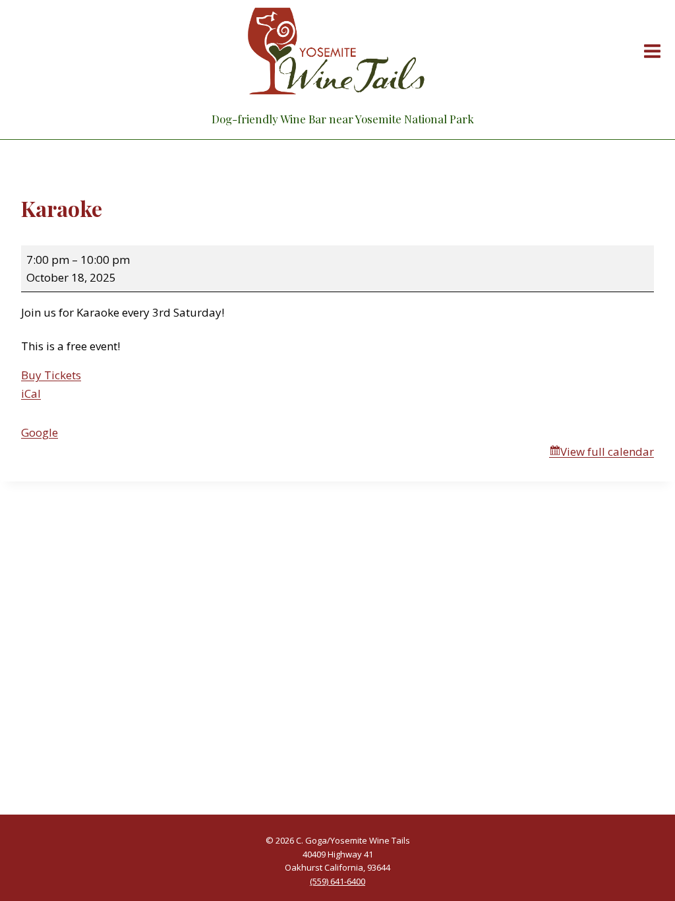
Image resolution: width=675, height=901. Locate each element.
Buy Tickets (51, 375)
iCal (31, 393)
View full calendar (607, 451)
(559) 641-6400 (337, 881)
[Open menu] (649, 51)
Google (39, 432)
